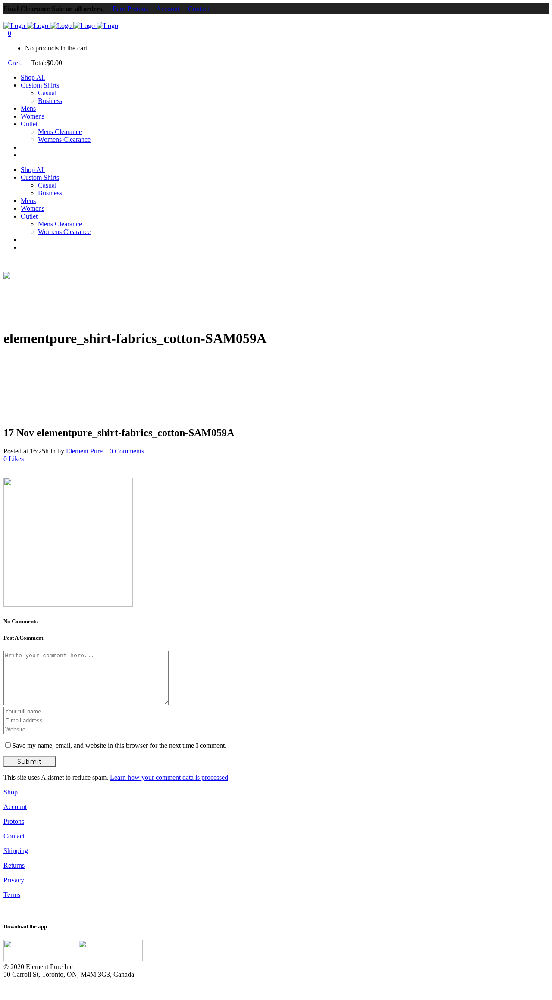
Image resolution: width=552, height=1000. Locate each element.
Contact (198, 8)
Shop (10, 792)
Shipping (15, 850)
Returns (14, 865)
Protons (13, 821)
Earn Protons (130, 8)
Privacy (13, 880)
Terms (11, 894)
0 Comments (127, 451)
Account (167, 8)
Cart (16, 63)
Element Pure (84, 451)
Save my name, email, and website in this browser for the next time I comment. (119, 745)
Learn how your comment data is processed (169, 777)
